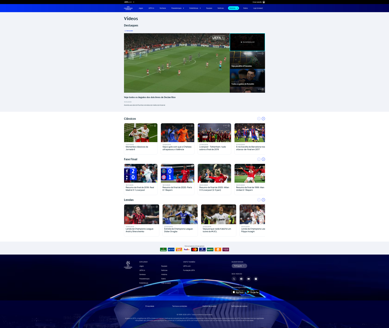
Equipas (164, 266)
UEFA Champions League (128, 8)
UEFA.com (187, 266)
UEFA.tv (142, 270)
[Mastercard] (194, 249)
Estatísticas (143, 283)
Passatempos (144, 279)
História (164, 274)
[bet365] (210, 249)
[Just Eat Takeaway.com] (218, 249)
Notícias (164, 270)
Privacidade (149, 306)
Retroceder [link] (129, 31)
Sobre (163, 279)
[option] (247, 42)
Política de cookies (209, 306)
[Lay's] (179, 249)
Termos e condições (179, 306)
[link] (140, 8)
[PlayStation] (171, 249)
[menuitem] (141, 8)
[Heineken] (163, 249)
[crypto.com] (202, 249)
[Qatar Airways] (225, 249)
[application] (177, 63)
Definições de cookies (239, 306)
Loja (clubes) (166, 283)
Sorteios (142, 274)
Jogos (141, 266)
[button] (177, 8)
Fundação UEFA (189, 270)
